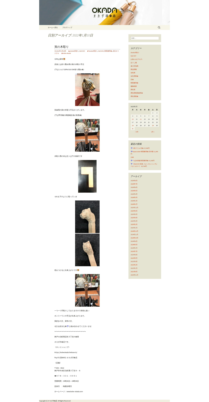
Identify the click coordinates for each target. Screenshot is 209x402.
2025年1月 (134, 228)
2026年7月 (134, 184)
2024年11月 (134, 234)
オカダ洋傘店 (52, 401)
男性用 (133, 90)
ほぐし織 (134, 63)
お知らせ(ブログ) (136, 59)
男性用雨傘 (134, 96)
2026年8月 (134, 181)
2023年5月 (134, 258)
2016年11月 (134, 275)
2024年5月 (134, 245)
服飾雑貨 (134, 86)
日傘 (132, 79)
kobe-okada (67, 53)
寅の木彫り (61, 46)
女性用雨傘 (134, 76)
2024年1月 (134, 248)
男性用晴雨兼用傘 (137, 93)
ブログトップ (67, 27)
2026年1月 (134, 204)
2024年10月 (134, 238)
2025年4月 (134, 218)
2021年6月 (134, 272)
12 (141, 119)
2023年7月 (134, 251)
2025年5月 (134, 214)
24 (132, 125)
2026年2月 (134, 201)
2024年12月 (134, 231)
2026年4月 (134, 194)
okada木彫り (74, 51)
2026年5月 (134, 191)
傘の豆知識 (134, 66)
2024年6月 (134, 241)
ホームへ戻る (53, 27)
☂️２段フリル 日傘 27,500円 (140, 148)
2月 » (152, 132)
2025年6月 (134, 211)
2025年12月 (134, 208)
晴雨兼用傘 (108, 51)
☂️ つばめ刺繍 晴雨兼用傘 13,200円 (142, 161)
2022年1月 (134, 268)
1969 (132, 157)
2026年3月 (134, 197)
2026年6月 (134, 187)
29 (153, 125)
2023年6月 (134, 255)
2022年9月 (134, 261)
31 (132, 129)
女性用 (133, 73)
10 (132, 119)
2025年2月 (134, 224)
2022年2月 (134, 265)
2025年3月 (134, 221)
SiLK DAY (82, 51)
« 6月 (136, 132)
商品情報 (134, 69)
